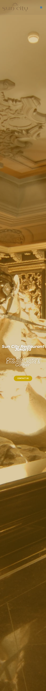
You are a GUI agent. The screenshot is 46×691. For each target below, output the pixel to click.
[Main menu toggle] (41, 7)
